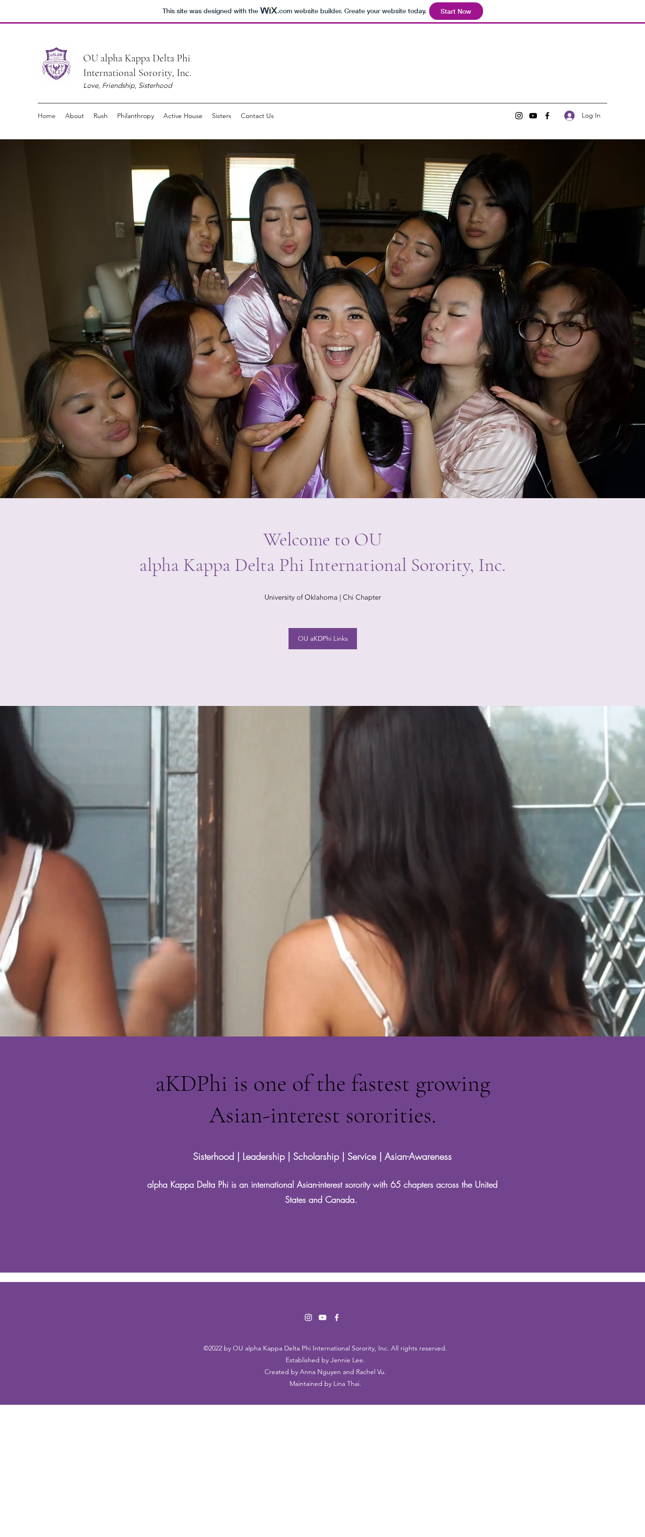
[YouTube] (533, 115)
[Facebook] (547, 115)
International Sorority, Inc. (137, 73)
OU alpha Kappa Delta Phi (136, 58)
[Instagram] (519, 115)
